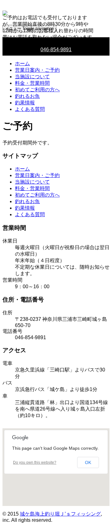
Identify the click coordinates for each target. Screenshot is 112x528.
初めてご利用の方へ (37, 89)
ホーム (22, 63)
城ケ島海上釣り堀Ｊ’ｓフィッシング (60, 514)
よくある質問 (30, 109)
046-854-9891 (56, 49)
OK (88, 462)
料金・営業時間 (32, 83)
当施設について (32, 76)
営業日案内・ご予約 (37, 70)
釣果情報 (25, 102)
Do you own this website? (34, 462)
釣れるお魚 (27, 96)
